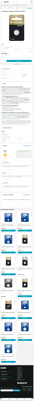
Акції (18, 380)
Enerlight (6, 48)
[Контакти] (31, 399)
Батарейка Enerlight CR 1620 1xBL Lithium (8, 268)
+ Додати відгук (27, 145)
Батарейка (3, 97)
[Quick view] (15, 213)
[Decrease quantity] (4, 61)
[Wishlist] (15, 214)
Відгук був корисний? (6, 169)
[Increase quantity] (4, 60)
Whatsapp (24, 390)
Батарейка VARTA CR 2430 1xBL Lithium (7, 356)
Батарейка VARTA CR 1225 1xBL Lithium (24, 312)
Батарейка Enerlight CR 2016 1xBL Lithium (24, 268)
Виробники (18, 378)
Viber (24, 389)
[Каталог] (1, 399)
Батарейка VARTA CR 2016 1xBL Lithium (7, 290)
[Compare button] (31, 51)
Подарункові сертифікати (20, 379)
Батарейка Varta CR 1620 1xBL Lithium (7, 334)
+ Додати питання (27, 194)
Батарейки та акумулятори (5, 5)
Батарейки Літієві (12, 5)
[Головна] (9, 399)
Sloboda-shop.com (8, 117)
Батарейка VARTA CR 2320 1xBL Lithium (24, 334)
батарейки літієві (13, 116)
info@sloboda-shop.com (6, 376)
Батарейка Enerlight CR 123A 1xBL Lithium (8, 312)
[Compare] (15, 216)
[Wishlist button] (29, 51)
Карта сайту (18, 377)
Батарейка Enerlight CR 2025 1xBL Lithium (24, 290)
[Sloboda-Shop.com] (6, 1)
